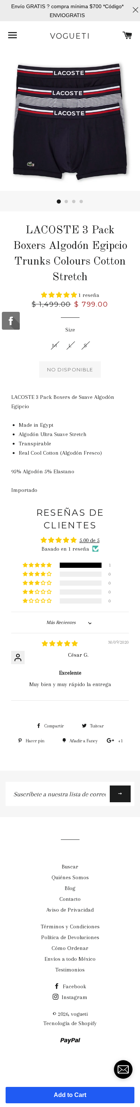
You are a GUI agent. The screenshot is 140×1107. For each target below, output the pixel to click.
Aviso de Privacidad (70, 909)
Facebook (73, 986)
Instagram (73, 997)
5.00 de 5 (90, 540)
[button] (59, 295)
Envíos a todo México (70, 959)
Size (70, 329)
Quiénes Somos (70, 877)
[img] (60, 643)
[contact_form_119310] (123, 1069)
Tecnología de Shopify (70, 1023)
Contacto (70, 899)
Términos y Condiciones (70, 926)
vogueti (70, 36)
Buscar (70, 866)
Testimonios (70, 969)
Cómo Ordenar (70, 948)
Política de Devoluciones (70, 937)
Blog (70, 888)
